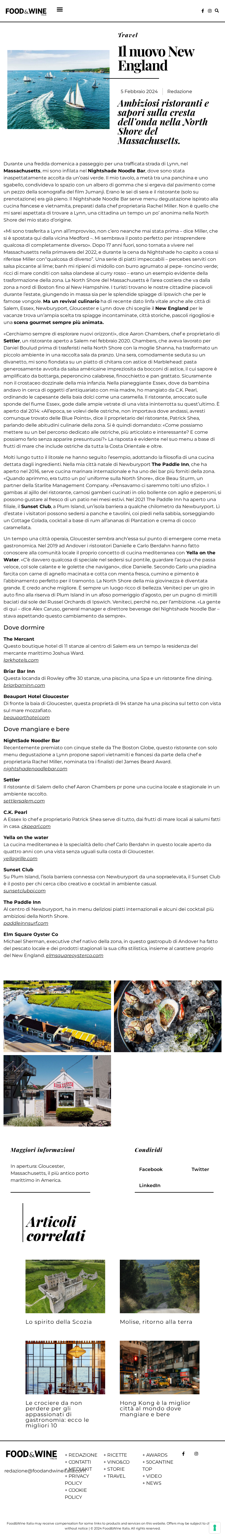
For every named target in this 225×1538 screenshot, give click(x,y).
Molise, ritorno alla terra (156, 1321)
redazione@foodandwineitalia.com (45, 1471)
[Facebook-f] (203, 11)
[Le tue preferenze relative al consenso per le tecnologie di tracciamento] (214, 1527)
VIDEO (154, 1476)
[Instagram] (210, 11)
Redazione (179, 91)
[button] (60, 9)
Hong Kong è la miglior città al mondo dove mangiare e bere (155, 1408)
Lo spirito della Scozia (58, 1321)
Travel (128, 35)
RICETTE (117, 1455)
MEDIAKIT (80, 1469)
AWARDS (157, 1455)
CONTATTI (80, 1462)
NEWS (153, 1483)
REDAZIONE (83, 1455)
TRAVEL (116, 1476)
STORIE (116, 1469)
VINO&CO (118, 1462)
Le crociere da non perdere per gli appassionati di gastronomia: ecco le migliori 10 (57, 1414)
